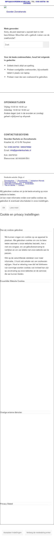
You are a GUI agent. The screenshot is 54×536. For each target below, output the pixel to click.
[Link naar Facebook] (43, 177)
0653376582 (26, 146)
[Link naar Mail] (47, 177)
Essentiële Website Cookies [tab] (12, 281)
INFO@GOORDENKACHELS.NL (17, 1)
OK (3, 207)
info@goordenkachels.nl (20, 150)
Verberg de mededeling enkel (38, 532)
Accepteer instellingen (12, 532)
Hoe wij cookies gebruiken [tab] (11, 229)
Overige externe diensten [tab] (11, 412)
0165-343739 (40, 1)
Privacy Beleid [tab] (6, 503)
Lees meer (14, 207)
